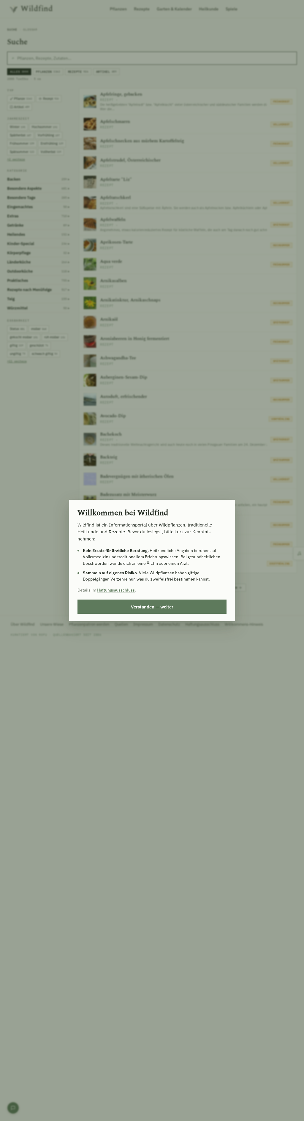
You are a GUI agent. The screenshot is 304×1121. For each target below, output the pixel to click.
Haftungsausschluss (116, 590)
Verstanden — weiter (152, 607)
